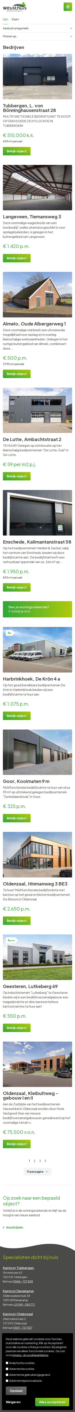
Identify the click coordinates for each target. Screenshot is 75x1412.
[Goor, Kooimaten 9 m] (37, 752)
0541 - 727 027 (22, 1327)
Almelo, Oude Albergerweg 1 (34, 323)
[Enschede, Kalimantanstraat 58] (37, 513)
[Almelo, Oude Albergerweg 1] (37, 294)
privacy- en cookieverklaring (30, 1355)
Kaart (15, 19)
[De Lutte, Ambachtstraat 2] (37, 410)
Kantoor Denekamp (18, 1291)
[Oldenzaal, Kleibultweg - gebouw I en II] (37, 1064)
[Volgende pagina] (45, 1161)
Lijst (5, 19)
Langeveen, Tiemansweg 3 (32, 216)
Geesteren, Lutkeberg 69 (30, 986)
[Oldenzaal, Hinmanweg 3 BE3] (37, 854)
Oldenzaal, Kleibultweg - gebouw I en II (30, 1095)
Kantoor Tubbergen (18, 1268)
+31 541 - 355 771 (24, 1304)
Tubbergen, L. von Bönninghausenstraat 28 (29, 107)
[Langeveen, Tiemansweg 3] (37, 187)
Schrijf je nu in (20, 611)
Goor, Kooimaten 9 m (26, 781)
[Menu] (68, 6)
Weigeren (13, 1402)
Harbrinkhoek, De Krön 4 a (31, 678)
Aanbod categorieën (16, 28)
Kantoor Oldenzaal (18, 1314)
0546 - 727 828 (23, 1281)
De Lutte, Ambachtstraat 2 (32, 439)
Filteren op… (10, 36)
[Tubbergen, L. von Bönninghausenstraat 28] (37, 76)
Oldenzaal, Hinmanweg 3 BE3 (35, 883)
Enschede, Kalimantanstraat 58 (37, 541)
